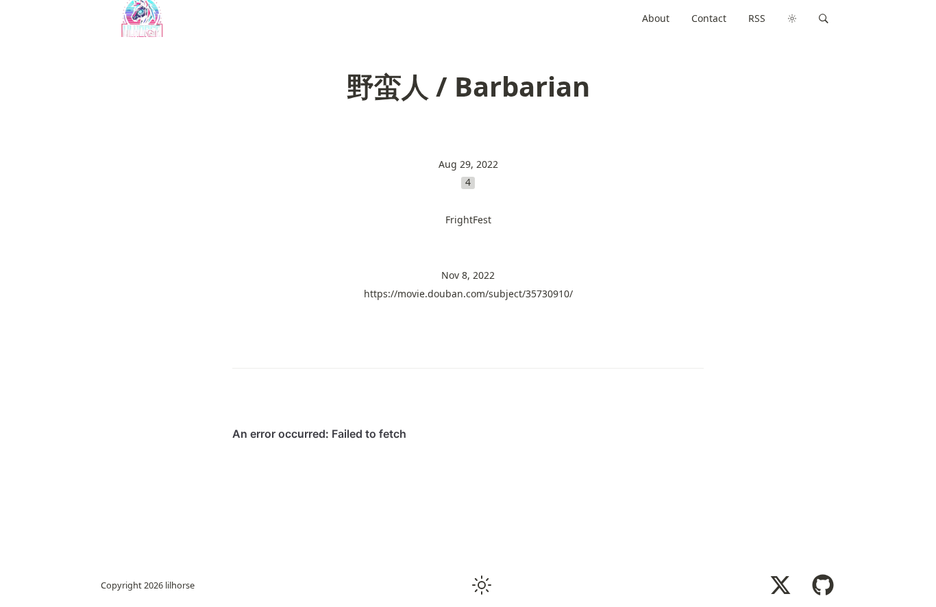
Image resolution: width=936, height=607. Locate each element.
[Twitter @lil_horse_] (780, 585)
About (655, 18)
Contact (708, 18)
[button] (824, 18)
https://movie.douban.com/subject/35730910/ (468, 293)
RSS (756, 18)
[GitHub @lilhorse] (822, 585)
